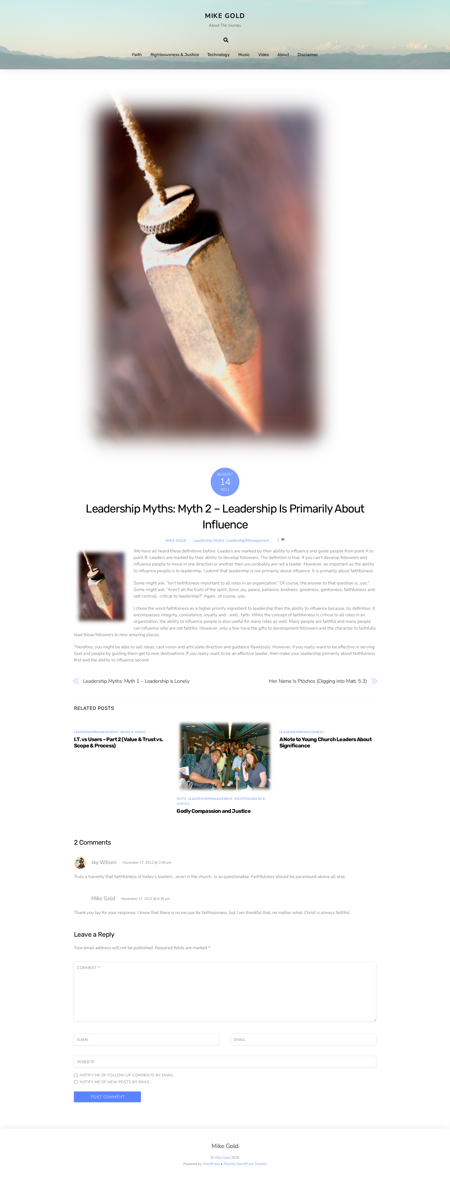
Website (86, 1061)
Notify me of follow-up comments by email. (127, 1075)
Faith (137, 54)
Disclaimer (308, 54)
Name (82, 1039)
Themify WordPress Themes (245, 1163)
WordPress (211, 1163)
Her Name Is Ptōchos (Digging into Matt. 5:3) (318, 681)
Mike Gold (176, 540)
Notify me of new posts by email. (115, 1082)
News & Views (133, 732)
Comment (88, 967)
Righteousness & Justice (175, 54)
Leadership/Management (247, 540)
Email (240, 1039)
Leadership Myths (208, 540)
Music (244, 54)
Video (263, 54)
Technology (218, 54)
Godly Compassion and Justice (213, 811)
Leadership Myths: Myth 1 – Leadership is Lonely (136, 681)
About (283, 54)
